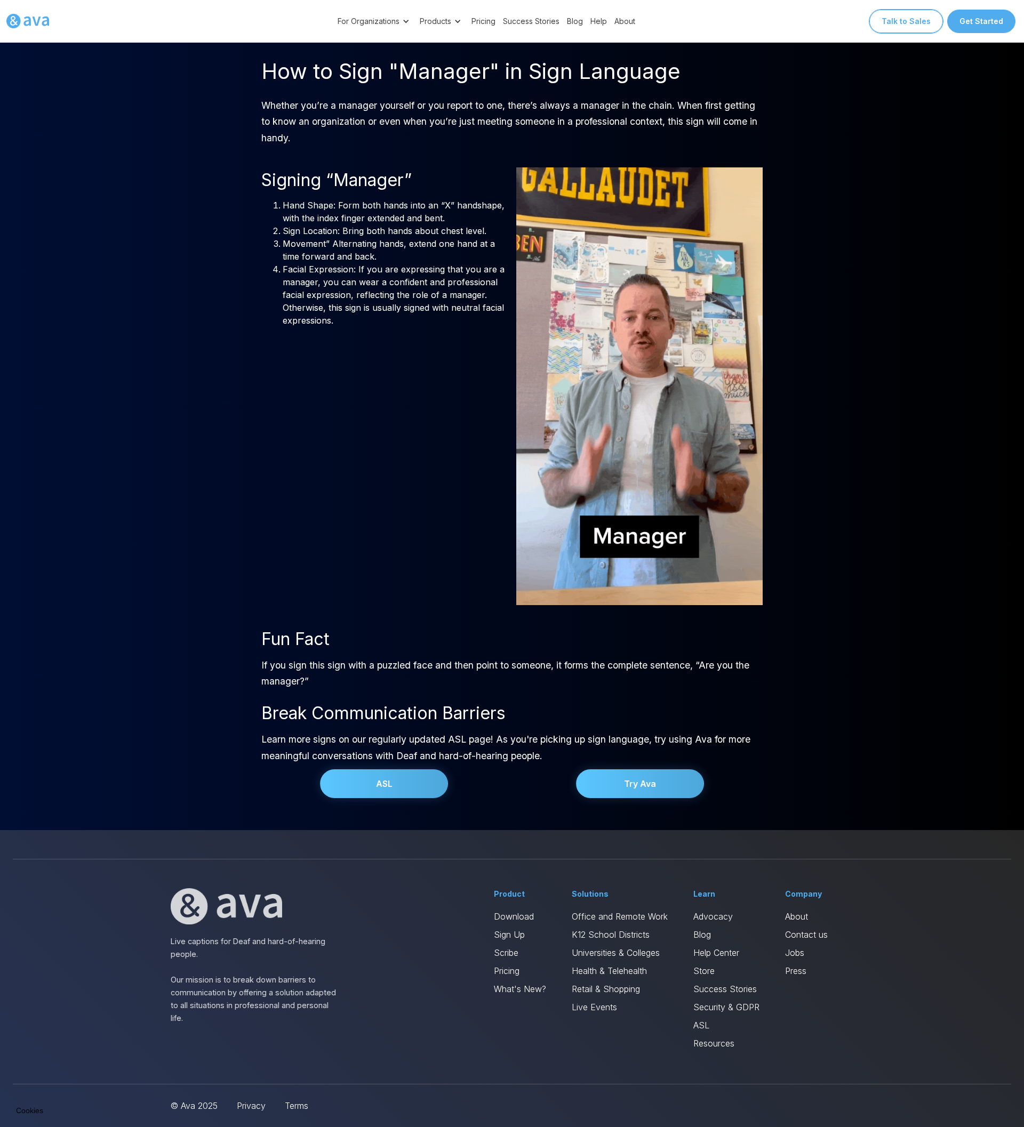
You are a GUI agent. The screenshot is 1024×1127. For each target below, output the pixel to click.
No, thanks (48, 1073)
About (624, 21)
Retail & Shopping (606, 989)
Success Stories (531, 21)
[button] (375, 21)
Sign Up (509, 934)
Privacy (251, 1105)
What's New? (520, 989)
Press (795, 970)
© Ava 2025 (194, 1105)
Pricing (483, 21)
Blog (575, 21)
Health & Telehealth (609, 970)
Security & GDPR (726, 1007)
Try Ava (640, 783)
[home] (27, 21)
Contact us (806, 934)
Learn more (122, 1073)
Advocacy (713, 916)
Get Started (981, 21)
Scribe (506, 952)
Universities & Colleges (616, 952)
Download (514, 916)
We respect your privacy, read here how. (79, 1037)
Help (598, 21)
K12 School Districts (611, 934)
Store (704, 970)
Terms (296, 1105)
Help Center (716, 952)
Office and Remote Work (620, 916)
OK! (197, 1073)
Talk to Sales (906, 21)
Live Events (594, 1007)
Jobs (794, 952)
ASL (384, 783)
